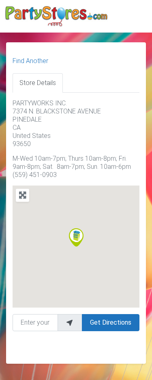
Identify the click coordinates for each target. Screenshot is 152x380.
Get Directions (110, 322)
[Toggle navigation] (135, 17)
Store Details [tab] (37, 83)
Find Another (30, 61)
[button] (76, 237)
